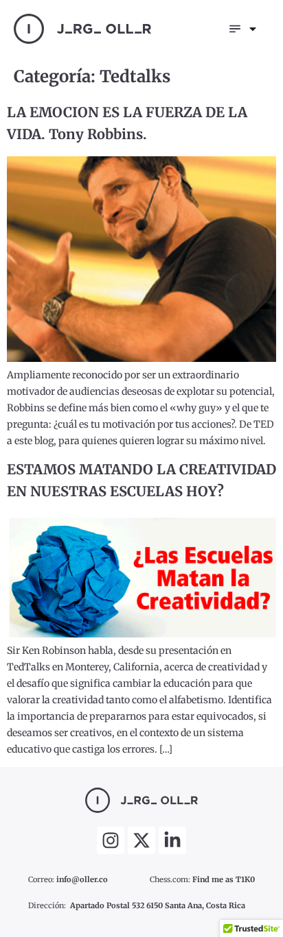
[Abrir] (252, 29)
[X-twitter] (141, 840)
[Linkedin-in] (172, 840)
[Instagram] (110, 840)
